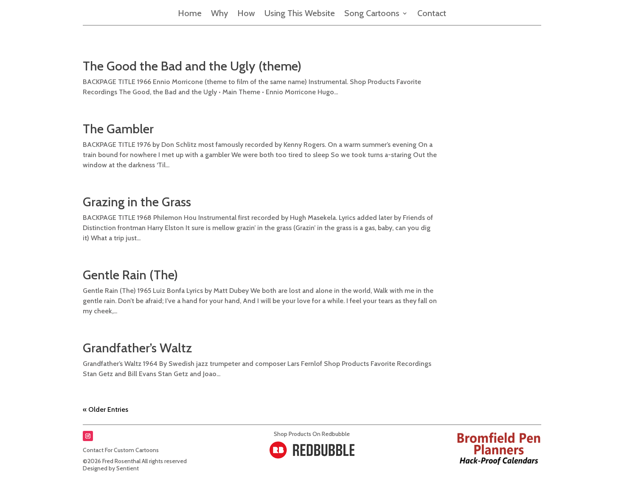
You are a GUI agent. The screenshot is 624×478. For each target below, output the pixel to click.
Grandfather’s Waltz (137, 348)
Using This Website (299, 14)
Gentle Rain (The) (130, 275)
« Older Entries (105, 409)
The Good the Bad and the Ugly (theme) (192, 66)
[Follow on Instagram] (88, 436)
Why (219, 14)
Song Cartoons (371, 14)
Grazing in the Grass (137, 202)
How (246, 14)
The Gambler (118, 129)
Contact (431, 14)
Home (190, 14)
